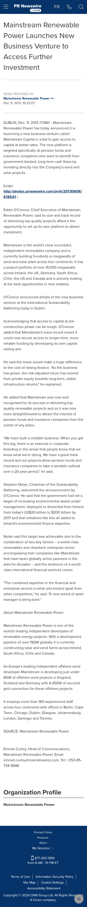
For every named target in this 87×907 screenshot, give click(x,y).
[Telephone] (69, 7)
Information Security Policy (55, 876)
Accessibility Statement (43, 888)
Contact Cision (43, 832)
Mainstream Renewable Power (29, 804)
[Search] (81, 7)
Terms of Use (20, 876)
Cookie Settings (52, 882)
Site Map (29, 882)
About (43, 843)
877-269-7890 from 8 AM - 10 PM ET (43, 860)
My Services (41, 848)
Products (42, 838)
